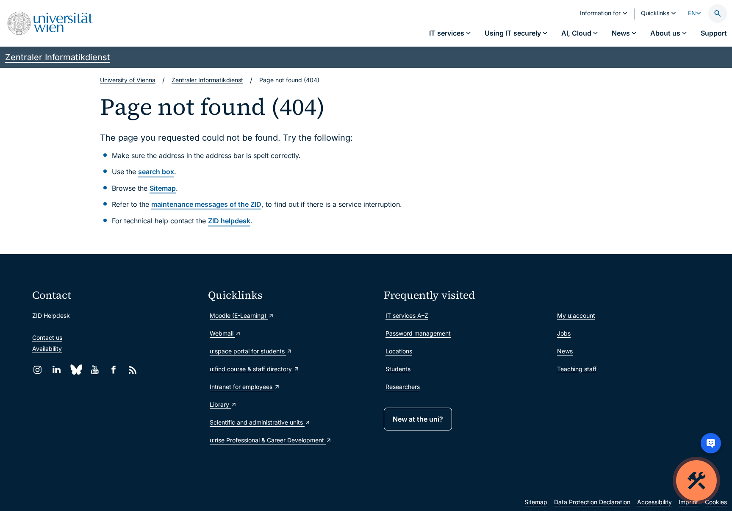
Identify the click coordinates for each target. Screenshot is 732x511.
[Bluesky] (75, 369)
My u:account (576, 315)
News (565, 351)
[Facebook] (113, 369)
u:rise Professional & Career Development (268, 440)
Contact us (47, 337)
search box (156, 171)
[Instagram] (37, 369)
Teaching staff (576, 368)
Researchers (402, 386)
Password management (418, 333)
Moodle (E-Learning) (239, 315)
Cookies (716, 501)
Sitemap (163, 188)
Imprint (688, 501)
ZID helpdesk (229, 221)
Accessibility (654, 501)
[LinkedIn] (56, 369)
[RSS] (132, 369)
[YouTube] (94, 369)
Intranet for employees (242, 386)
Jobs (564, 333)
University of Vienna (127, 79)
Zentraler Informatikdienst (57, 57)
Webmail (222, 333)
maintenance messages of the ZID (206, 204)
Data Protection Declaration (592, 501)
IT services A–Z (406, 315)
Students (397, 368)
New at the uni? (418, 419)
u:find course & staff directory (252, 368)
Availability (47, 348)
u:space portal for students (248, 351)
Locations (398, 351)
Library (220, 404)
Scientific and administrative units (257, 422)
